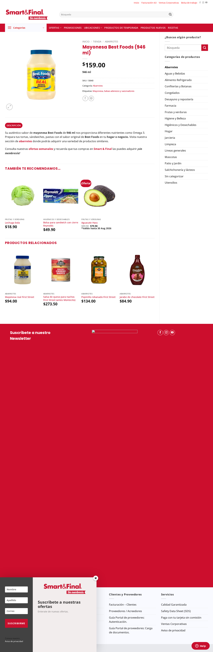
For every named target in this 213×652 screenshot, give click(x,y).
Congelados (172, 93)
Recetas (173, 27)
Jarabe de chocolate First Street (137, 297)
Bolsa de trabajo (189, 2)
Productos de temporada (121, 27)
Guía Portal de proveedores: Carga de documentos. (130, 630)
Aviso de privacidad (173, 630)
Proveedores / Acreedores (125, 611)
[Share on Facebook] (85, 98)
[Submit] (170, 14)
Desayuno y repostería (179, 99)
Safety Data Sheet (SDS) (176, 611)
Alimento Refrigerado (178, 80)
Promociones (73, 27)
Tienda (97, 41)
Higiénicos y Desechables (180, 125)
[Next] (154, 284)
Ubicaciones (92, 27)
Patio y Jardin (173, 163)
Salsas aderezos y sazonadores (119, 90)
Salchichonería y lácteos (180, 170)
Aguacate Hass (89, 222)
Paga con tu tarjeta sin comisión (181, 617)
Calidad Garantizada (174, 604)
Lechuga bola (12, 222)
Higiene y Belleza (175, 118)
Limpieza (170, 144)
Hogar (169, 131)
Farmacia (170, 105)
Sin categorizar (174, 176)
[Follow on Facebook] (200, 2)
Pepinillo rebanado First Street (98, 297)
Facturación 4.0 (148, 2)
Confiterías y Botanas (178, 86)
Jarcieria (170, 138)
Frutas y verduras (176, 112)
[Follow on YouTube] (206, 2)
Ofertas (54, 27)
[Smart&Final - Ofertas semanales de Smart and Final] (29, 14)
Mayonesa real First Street (19, 297)
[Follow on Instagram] (203, 2)
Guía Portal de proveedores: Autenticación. (126, 620)
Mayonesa (98, 90)
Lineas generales (175, 150)
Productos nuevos (153, 27)
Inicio (136, 2)
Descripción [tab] (14, 125)
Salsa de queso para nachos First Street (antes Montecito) (59, 298)
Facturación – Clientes (122, 604)
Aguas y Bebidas (175, 73)
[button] (26, 28)
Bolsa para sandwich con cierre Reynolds (60, 224)
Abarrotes (171, 67)
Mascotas (171, 157)
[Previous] (5, 284)
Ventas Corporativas (169, 2)
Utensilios (171, 182)
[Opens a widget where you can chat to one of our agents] (200, 646)
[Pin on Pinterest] (91, 98)
